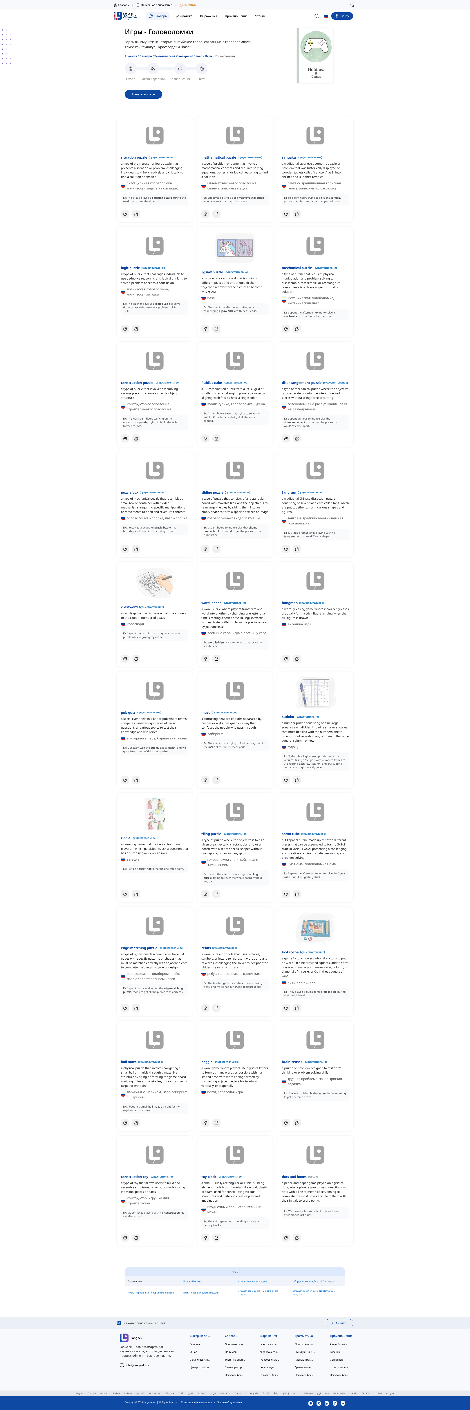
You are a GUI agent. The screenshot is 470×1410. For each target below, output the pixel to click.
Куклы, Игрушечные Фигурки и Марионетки (151, 1292)
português (253, 1393)
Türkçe (116, 1393)
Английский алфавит (340, 1344)
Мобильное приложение (156, 5)
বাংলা (327, 1393)
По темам (231, 1352)
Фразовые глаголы (270, 1359)
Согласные (337, 1359)
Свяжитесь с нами (200, 1359)
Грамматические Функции (305, 1367)
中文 (276, 1393)
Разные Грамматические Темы (305, 1359)
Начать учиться (143, 94)
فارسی (212, 1393)
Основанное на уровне (235, 1344)
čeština (365, 1393)
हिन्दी (181, 1393)
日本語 (266, 1393)
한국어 (285, 1393)
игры (209, 56)
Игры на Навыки (191, 1281)
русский (140, 1393)
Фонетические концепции (340, 1367)
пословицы (267, 1367)
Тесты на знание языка (235, 1359)
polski (296, 1393)
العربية (190, 1393)
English (79, 1393)
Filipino (201, 1393)
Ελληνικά (308, 1393)
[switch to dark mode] (352, 4)
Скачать (341, 1323)
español (104, 1393)
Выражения (268, 1336)
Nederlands (339, 1393)
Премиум (190, 5)
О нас (193, 1352)
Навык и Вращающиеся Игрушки (200, 1292)
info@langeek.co (137, 1365)
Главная (131, 56)
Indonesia (225, 1393)
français (92, 1393)
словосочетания (270, 1352)
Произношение (340, 1336)
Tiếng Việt (169, 1393)
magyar (390, 1393)
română (378, 1393)
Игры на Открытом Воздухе (252, 1281)
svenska (353, 1393)
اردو (319, 1393)
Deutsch (239, 1393)
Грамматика (304, 1336)
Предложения (304, 1344)
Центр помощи (199, 1367)
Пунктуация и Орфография (305, 1352)
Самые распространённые (235, 1367)
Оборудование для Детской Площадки (313, 1281)
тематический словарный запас (178, 56)
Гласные (335, 1352)
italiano (128, 1393)
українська (154, 1393)
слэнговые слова (270, 1344)
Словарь (146, 56)
